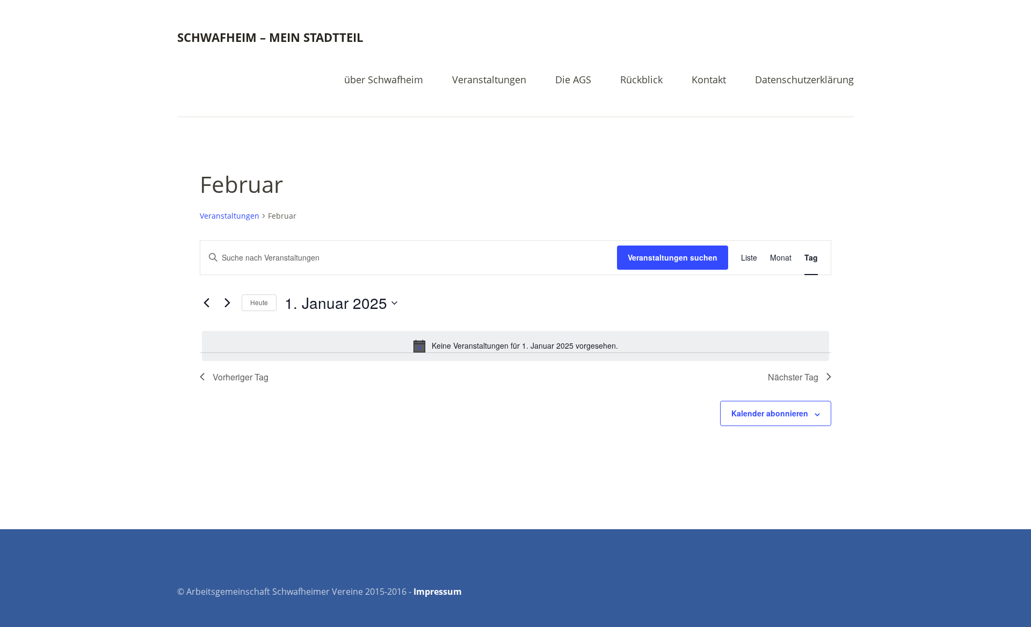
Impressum (437, 591)
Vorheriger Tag (240, 377)
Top (842, 591)
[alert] (515, 346)
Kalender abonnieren (769, 413)
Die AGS (573, 80)
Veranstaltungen (489, 80)
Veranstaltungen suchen (672, 257)
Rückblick (641, 80)
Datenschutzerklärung (804, 80)
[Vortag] (206, 303)
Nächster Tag (793, 377)
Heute (259, 302)
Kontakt (709, 80)
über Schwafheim (383, 80)
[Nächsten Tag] (227, 303)
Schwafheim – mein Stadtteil (270, 37)
